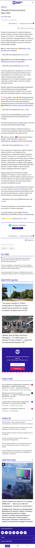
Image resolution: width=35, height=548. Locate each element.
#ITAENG (14, 214)
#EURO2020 (23, 48)
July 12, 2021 (25, 55)
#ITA (29, 48)
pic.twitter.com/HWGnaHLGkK (24, 105)
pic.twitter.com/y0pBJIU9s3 (16, 62)
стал (32, 131)
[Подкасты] (25, 532)
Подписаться (17, 228)
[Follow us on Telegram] (17, 532)
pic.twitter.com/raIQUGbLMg (25, 214)
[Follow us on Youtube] (10, 532)
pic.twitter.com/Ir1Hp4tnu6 (9, 50)
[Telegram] (17, 546)
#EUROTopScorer (6, 141)
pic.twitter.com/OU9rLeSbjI (24, 141)
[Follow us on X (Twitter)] (6, 532)
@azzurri (25, 59)
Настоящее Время (6, 16)
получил (29, 114)
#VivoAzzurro (24, 212)
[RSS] (21, 532)
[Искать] (27, 546)
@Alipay (14, 141)
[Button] (13, 23)
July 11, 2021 (25, 109)
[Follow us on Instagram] (13, 532)
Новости (4, 7)
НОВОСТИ (6, 418)
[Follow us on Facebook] (2, 532)
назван (25, 123)
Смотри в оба (9, 460)
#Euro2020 (21, 187)
